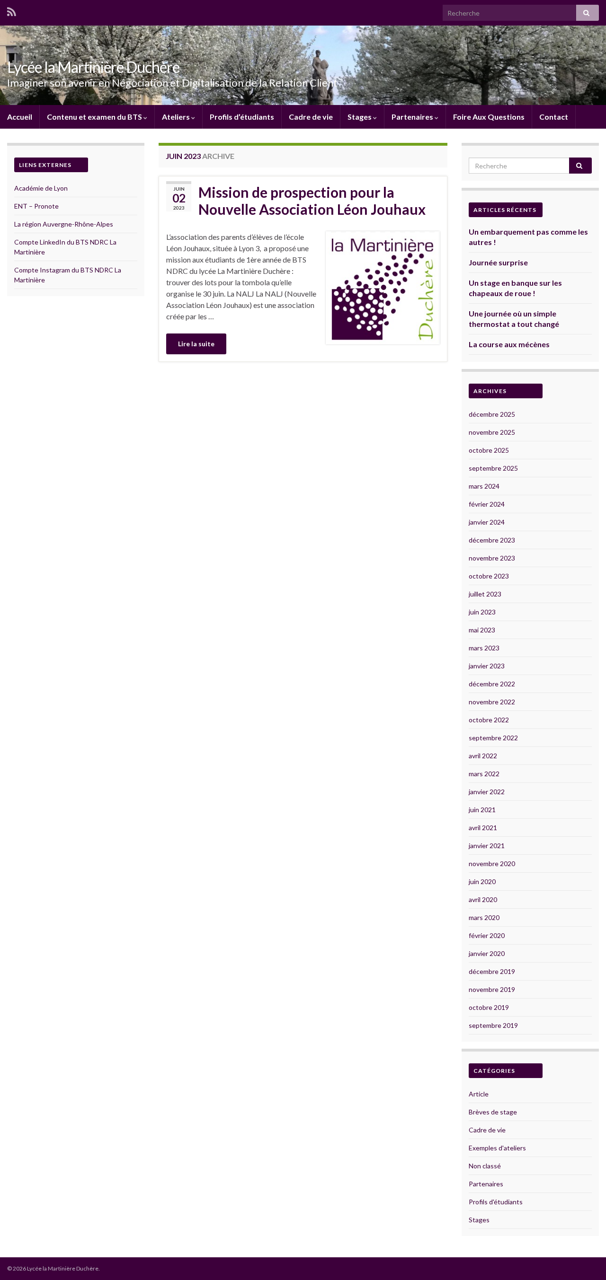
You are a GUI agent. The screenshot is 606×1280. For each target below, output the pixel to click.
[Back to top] (585, 1259)
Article (479, 1094)
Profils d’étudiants (242, 116)
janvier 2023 (487, 666)
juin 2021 (482, 810)
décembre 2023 (492, 540)
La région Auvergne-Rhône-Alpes (63, 224)
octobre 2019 (489, 1007)
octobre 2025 (489, 450)
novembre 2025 (492, 432)
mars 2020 (484, 917)
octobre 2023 (489, 576)
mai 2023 (482, 630)
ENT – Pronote (36, 206)
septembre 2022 (493, 738)
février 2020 (487, 935)
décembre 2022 (492, 684)
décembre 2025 (492, 414)
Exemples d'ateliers (497, 1148)
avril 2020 (483, 899)
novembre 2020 (492, 863)
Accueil (19, 116)
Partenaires (413, 116)
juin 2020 (482, 881)
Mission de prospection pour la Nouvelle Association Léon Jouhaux (312, 201)
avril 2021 (483, 828)
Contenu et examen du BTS (95, 116)
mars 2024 (484, 486)
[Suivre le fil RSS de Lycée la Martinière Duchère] (11, 10)
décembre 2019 (492, 971)
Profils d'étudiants (496, 1202)
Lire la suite (196, 344)
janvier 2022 (487, 792)
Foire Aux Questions (489, 116)
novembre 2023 (492, 558)
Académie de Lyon (41, 188)
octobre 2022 (489, 720)
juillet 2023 (485, 594)
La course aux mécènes (509, 344)
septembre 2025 (493, 468)
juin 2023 (482, 612)
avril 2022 (483, 756)
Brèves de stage (493, 1112)
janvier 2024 (487, 522)
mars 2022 (484, 774)
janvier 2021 (487, 846)
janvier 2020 (487, 953)
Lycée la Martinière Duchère (93, 67)
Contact (553, 116)
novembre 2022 (492, 702)
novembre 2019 (492, 989)
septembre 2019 (493, 1025)
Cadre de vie (311, 116)
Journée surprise (498, 262)
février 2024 (487, 504)
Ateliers (176, 116)
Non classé (485, 1166)
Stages (360, 116)
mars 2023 (484, 648)
